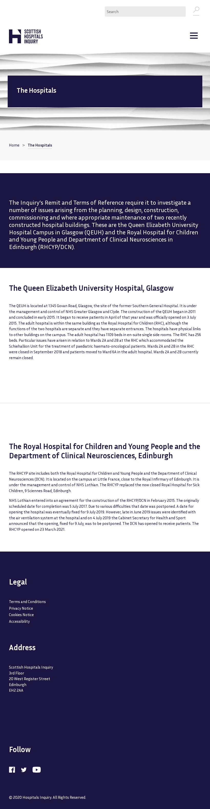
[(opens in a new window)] (14, 769)
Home (14, 145)
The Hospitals (40, 145)
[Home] (26, 36)
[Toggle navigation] (194, 36)
